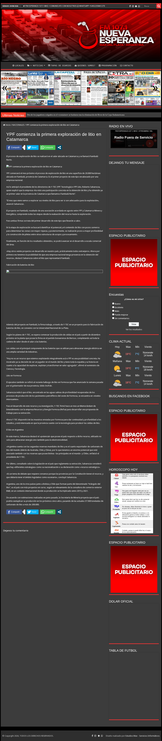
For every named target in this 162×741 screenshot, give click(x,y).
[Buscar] (158, 6)
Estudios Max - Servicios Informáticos (142, 736)
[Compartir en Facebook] (14, 147)
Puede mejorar (121, 315)
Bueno (118, 304)
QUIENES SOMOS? (86, 65)
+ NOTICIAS (36, 65)
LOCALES (19, 65)
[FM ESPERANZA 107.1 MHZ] (81, 35)
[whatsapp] (139, 6)
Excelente (119, 307)
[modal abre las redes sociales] (59, 147)
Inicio (8, 125)
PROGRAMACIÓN (109, 65)
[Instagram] (133, 6)
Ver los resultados (134, 329)
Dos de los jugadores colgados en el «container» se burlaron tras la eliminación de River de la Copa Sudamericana (76, 115)
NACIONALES (18, 125)
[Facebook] (130, 6)
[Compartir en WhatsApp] (47, 147)
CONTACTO (128, 65)
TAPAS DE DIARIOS (61, 65)
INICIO (6, 65)
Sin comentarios (122, 318)
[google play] (136, 6)
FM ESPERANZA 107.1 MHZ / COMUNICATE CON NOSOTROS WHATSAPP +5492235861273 (65, 6)
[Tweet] (33, 147)
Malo (117, 311)
